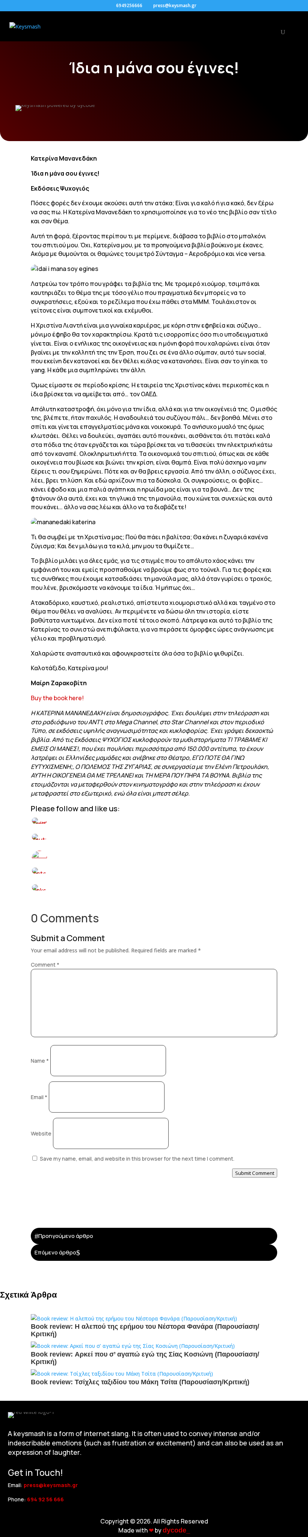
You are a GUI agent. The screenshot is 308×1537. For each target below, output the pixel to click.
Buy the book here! (57, 698)
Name (40, 1060)
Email (39, 1097)
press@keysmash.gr (51, 1485)
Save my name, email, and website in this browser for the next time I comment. (137, 1158)
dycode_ (176, 1530)
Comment (45, 964)
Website (41, 1133)
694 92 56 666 (45, 1499)
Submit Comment (254, 1173)
